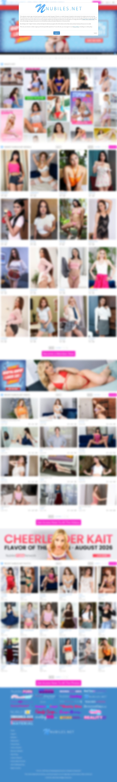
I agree (56, 33)
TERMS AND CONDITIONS (88, 19)
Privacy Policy (76, 26)
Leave (95, 33)
